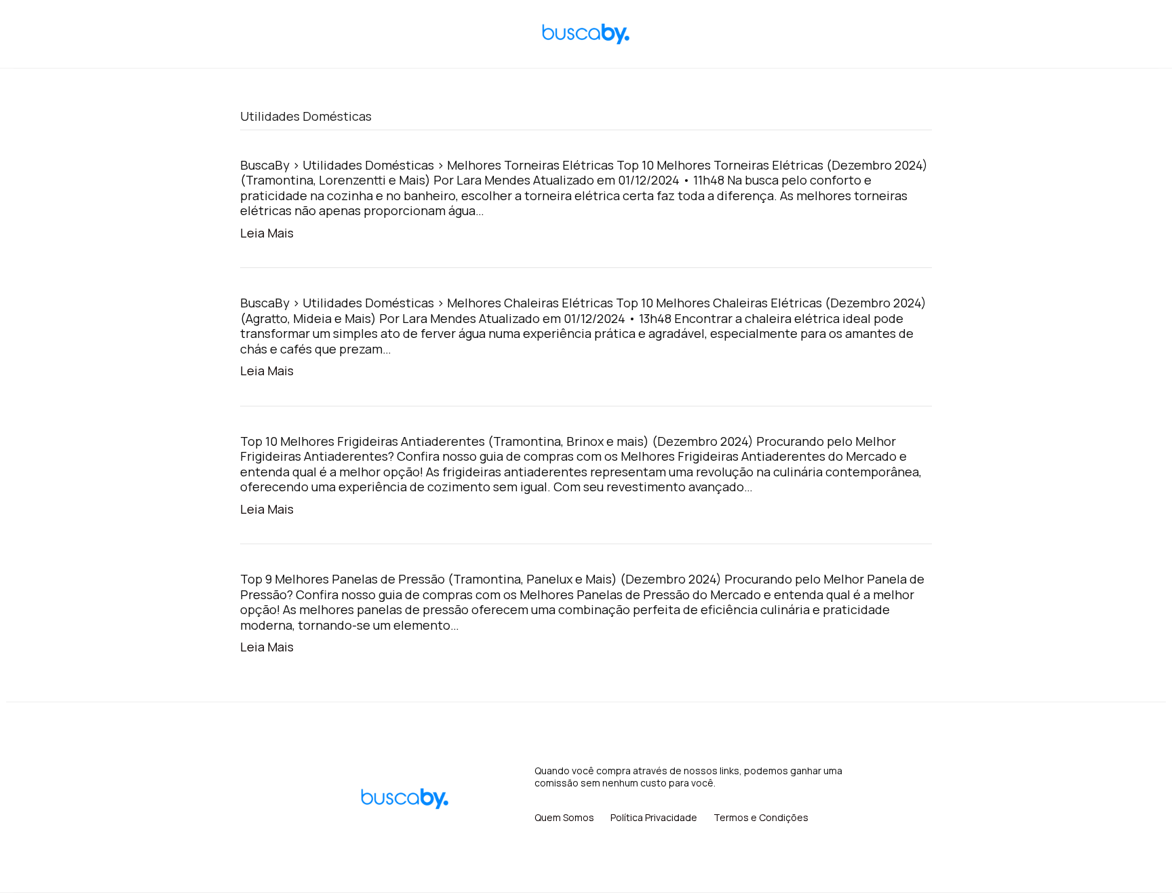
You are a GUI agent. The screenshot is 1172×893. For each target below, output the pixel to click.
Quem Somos (564, 817)
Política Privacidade (653, 817)
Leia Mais (267, 233)
